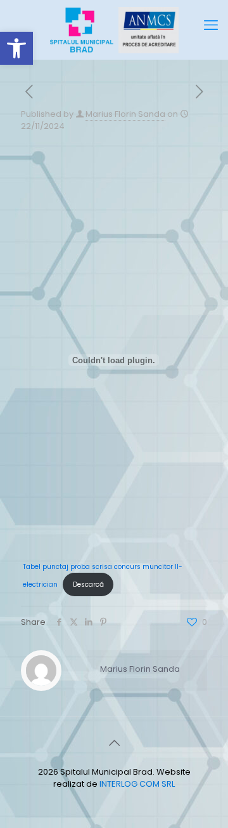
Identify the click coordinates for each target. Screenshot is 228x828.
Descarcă (88, 584)
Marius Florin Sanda (125, 114)
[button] (16, 48)
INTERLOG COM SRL (137, 784)
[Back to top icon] (114, 743)
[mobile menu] (211, 25)
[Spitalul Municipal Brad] (114, 29)
